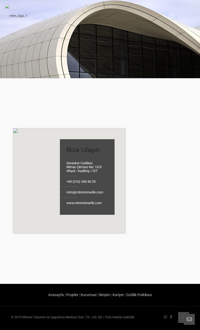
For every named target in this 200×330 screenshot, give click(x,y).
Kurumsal (88, 295)
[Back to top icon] (183, 317)
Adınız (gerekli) (145, 129)
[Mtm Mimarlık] (16, 15)
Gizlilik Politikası (139, 295)
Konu (137, 170)
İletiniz (139, 191)
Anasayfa (56, 295)
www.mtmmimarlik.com (84, 203)
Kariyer (118, 295)
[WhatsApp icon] (165, 317)
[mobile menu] (171, 15)
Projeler (72, 295)
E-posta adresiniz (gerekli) (153, 149)
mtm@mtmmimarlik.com (84, 192)
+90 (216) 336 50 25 (81, 182)
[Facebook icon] (171, 317)
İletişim (104, 295)
